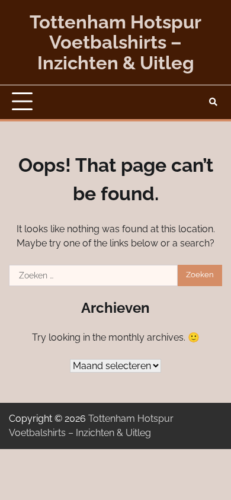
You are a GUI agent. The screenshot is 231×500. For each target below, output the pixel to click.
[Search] (213, 102)
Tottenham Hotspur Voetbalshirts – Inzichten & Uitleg (115, 42)
